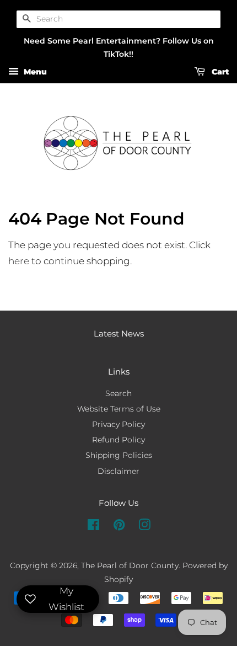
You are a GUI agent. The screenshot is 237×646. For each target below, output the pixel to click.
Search (118, 393)
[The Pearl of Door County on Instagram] (144, 527)
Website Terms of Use (118, 409)
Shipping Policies (118, 455)
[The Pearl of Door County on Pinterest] (119, 527)
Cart (219, 72)
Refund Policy (118, 440)
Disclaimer (118, 471)
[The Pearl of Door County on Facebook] (93, 527)
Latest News (119, 333)
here (18, 260)
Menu (34, 72)
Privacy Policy (118, 424)
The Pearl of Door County (130, 565)
